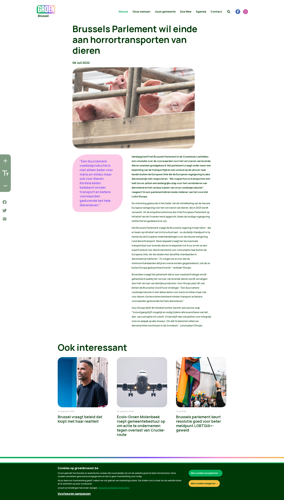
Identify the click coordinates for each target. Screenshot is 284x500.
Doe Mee (185, 11)
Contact (216, 11)
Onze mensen (141, 11)
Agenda (201, 11)
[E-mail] (4, 219)
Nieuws (123, 11)
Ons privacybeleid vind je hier (113, 487)
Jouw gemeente (165, 11)
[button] (228, 11)
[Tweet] (4, 210)
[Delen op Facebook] (4, 202)
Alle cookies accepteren (204, 473)
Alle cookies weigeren (203, 483)
